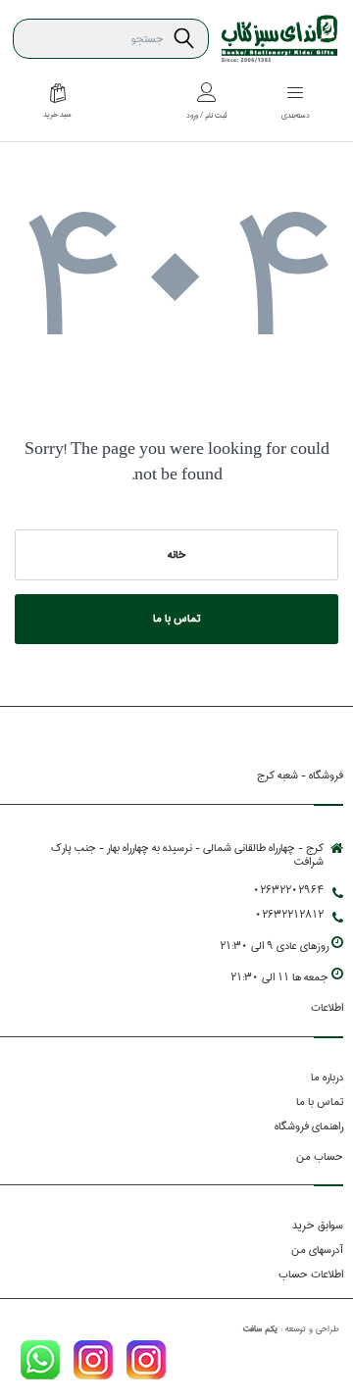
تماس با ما (176, 618)
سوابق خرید (317, 1225)
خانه (177, 554)
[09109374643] (40, 1363)
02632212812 (289, 914)
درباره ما (327, 1077)
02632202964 (288, 889)
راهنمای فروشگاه (309, 1126)
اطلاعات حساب (310, 1274)
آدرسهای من (317, 1249)
